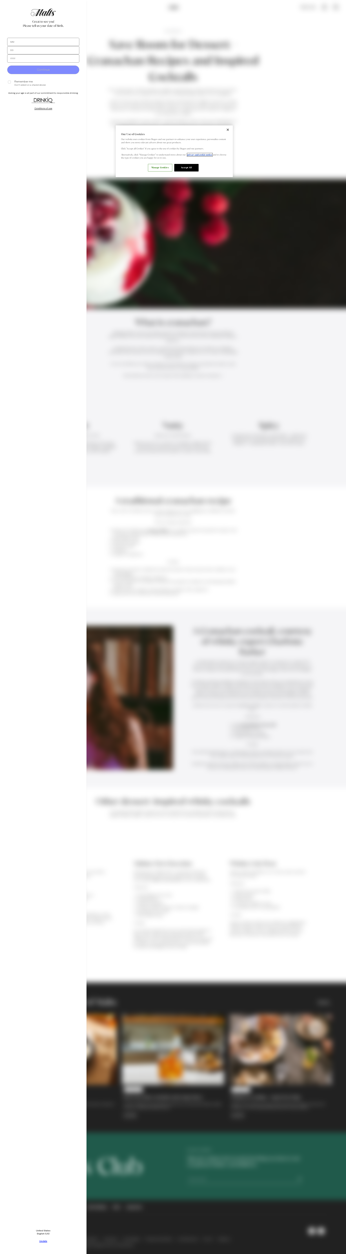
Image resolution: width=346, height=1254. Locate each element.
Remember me (23, 81)
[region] (174, 151)
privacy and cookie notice (199, 154)
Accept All (186, 167)
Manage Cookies (160, 167)
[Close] (228, 130)
